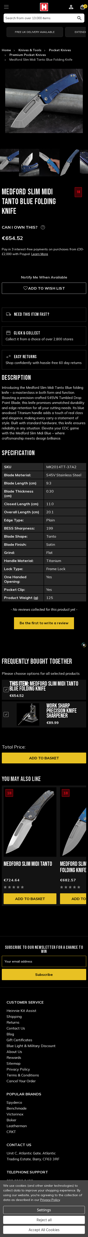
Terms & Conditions (23, 1075)
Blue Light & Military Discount (31, 1046)
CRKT (11, 1131)
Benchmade (17, 1108)
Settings (44, 1209)
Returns (13, 1022)
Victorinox (15, 1114)
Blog (10, 1034)
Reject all (44, 1219)
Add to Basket (44, 758)
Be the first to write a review (44, 623)
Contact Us (16, 1028)
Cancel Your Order (21, 1081)
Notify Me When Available (44, 277)
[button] (44, 622)
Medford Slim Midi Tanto (28, 864)
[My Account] (71, 7)
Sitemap (14, 1063)
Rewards (14, 1057)
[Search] (79, 18)
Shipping (14, 1016)
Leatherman (17, 1126)
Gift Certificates (19, 1040)
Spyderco (14, 1102)
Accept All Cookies (44, 1229)
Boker (11, 1120)
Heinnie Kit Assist (21, 1010)
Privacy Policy (18, 1069)
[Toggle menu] (6, 6)
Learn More (39, 254)
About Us (14, 1051)
